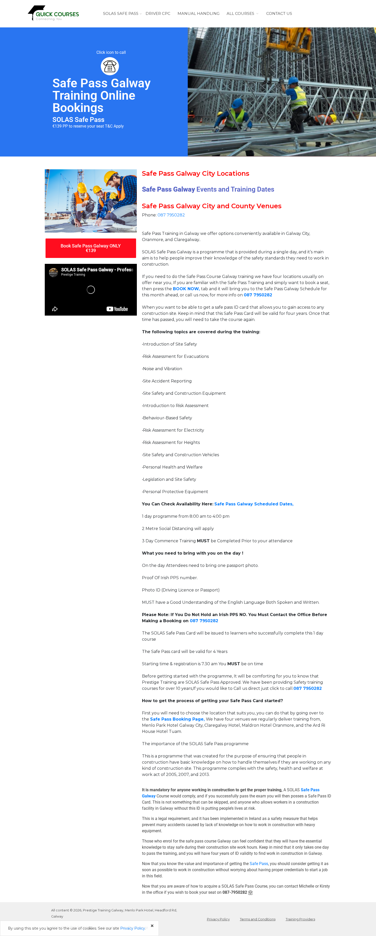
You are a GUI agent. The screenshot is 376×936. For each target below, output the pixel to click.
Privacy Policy (218, 919)
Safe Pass (259, 863)
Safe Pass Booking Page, (177, 719)
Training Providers (300, 919)
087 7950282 (171, 215)
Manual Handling (198, 13)
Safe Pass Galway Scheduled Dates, (253, 504)
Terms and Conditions (257, 919)
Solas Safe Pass (120, 13)
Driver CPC (158, 13)
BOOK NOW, (187, 288)
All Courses (240, 13)
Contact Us (279, 13)
